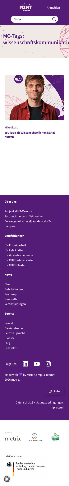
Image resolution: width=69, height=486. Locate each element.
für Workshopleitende (19, 255)
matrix (15, 380)
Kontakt (10, 323)
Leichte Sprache (15, 333)
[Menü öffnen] (7, 7)
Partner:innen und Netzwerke (24, 216)
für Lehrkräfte (14, 250)
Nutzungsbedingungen (48, 402)
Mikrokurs (11, 127)
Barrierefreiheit (15, 328)
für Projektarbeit (15, 245)
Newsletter (12, 299)
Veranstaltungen (15, 304)
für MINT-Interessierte (19, 260)
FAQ (7, 343)
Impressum (57, 407)
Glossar (9, 338)
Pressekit (10, 348)
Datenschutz (24, 402)
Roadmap (11, 294)
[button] (53, 7)
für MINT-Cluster (15, 265)
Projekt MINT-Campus (19, 211)
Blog (7, 284)
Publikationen (14, 289)
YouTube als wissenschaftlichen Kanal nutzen (30, 135)
